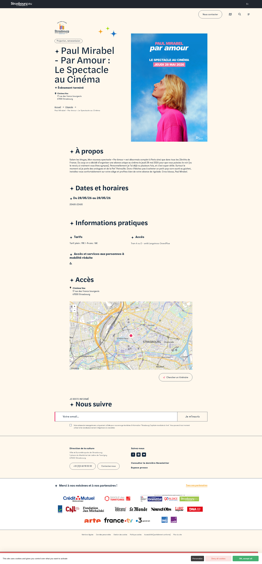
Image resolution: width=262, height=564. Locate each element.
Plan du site (177, 535)
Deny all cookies (218, 558)
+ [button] (74, 306)
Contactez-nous (108, 466)
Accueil (58, 107)
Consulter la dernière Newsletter (150, 463)
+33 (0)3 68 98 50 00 (82, 466)
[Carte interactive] (230, 14)
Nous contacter (210, 14)
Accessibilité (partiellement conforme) (157, 535)
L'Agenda (69, 107)
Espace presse (139, 467)
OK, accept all (245, 558)
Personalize (197, 558)
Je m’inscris (192, 416)
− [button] (74, 310)
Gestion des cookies (120, 535)
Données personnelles (103, 535)
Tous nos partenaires (196, 485)
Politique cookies (136, 535)
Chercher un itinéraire (177, 377)
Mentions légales (87, 535)
